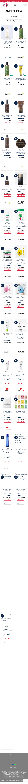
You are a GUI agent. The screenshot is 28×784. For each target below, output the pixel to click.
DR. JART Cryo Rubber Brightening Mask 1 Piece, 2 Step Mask (20, 262)
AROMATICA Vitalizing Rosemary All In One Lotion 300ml (7, 42)
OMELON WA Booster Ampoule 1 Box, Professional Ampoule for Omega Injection (7, 630)
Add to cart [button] (7, 50)
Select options (21, 195)
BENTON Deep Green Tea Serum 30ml (21, 42)
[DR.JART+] (7, 239)
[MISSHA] (20, 428)
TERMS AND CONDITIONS (10, 780)
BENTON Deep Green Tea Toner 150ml (7, 79)
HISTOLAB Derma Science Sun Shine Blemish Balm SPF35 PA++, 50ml (20, 375)
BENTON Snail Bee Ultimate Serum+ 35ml (7, 188)
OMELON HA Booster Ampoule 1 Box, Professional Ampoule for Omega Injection (7, 491)
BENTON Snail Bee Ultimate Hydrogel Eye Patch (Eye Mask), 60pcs (21, 152)
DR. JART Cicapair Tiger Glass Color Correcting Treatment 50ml (7, 262)
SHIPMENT (18, 780)
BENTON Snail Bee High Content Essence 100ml (7, 116)
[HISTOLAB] (7, 390)
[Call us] (15, 764)
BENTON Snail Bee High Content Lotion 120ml (21, 116)
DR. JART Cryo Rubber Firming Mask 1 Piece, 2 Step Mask (7, 299)
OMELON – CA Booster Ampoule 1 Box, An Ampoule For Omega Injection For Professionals (21, 452)
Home (5, 14)
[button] (15, 5)
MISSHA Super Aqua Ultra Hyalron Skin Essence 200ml (7, 451)
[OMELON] (7, 557)
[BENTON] (20, 57)
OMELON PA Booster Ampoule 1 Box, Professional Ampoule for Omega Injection (21, 491)
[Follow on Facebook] (13, 764)
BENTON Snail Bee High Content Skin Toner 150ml (7, 152)
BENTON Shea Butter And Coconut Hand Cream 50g (20, 79)
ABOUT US (3, 780)
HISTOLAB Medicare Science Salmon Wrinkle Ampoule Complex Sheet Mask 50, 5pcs (7, 413)
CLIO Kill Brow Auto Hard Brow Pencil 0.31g (21, 188)
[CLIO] (20, 202)
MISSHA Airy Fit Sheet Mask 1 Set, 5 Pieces (20, 412)
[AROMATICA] (7, 57)
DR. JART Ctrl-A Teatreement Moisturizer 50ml (7, 336)
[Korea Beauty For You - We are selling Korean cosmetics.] (7, 5)
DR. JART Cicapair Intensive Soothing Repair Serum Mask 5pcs (21, 225)
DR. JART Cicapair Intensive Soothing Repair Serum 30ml (7, 225)
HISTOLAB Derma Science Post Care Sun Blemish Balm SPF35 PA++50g (7, 375)
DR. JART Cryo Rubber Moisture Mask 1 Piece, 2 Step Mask (21, 299)
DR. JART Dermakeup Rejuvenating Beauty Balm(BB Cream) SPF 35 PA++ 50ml (21, 336)
